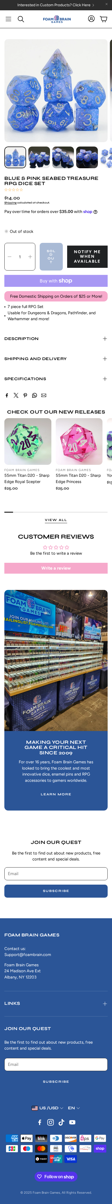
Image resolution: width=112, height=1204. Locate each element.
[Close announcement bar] (106, 4)
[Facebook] (6, 395)
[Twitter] (16, 395)
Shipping (10, 202)
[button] (8, 19)
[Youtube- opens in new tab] (72, 1122)
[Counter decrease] (9, 257)
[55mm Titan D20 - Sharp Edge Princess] (79, 441)
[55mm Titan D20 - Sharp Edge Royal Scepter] (27, 441)
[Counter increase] (30, 257)
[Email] (43, 395)
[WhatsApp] (34, 395)
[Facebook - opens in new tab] (39, 1122)
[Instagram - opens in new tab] (50, 1122)
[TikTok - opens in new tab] (61, 1122)
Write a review (56, 568)
